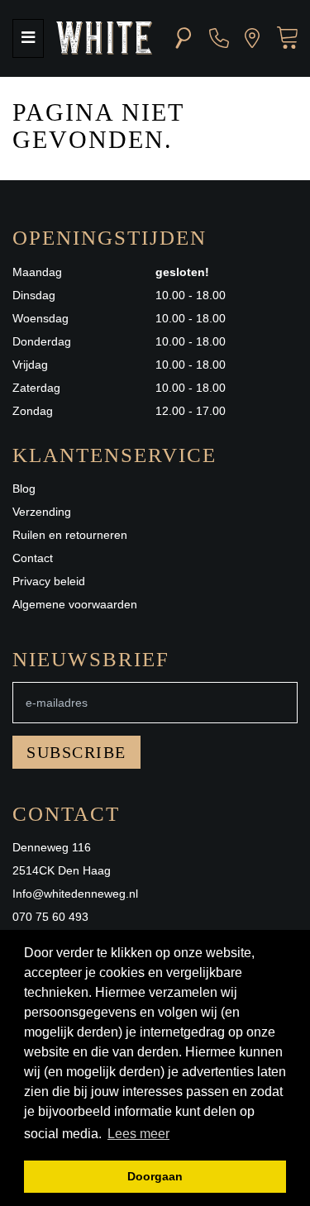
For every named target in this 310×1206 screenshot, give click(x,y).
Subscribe (76, 752)
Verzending (41, 511)
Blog (24, 488)
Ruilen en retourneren (69, 534)
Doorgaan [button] (155, 1176)
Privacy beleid (48, 581)
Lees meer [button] (138, 1134)
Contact (32, 558)
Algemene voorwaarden (74, 604)
